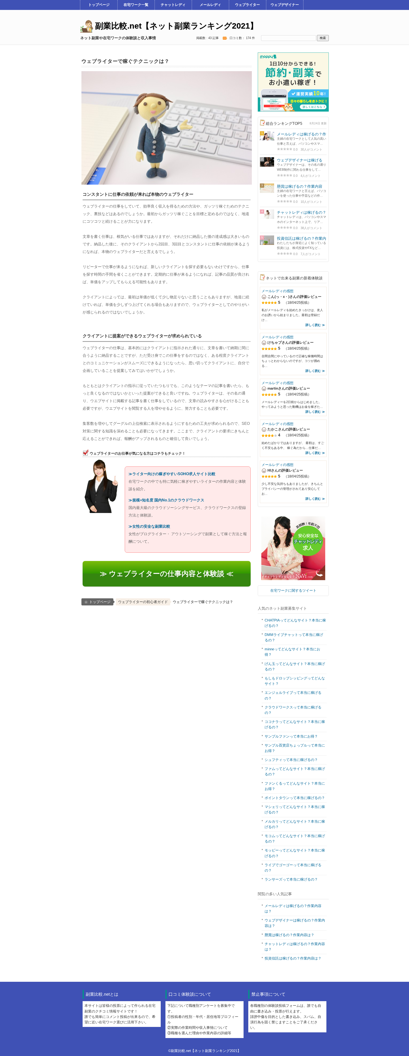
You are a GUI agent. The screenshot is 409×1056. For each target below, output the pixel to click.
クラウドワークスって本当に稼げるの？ (293, 710)
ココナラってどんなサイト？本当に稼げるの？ (295, 724)
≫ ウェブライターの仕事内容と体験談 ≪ (166, 574)
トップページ (100, 602)
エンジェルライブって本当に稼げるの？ (293, 695)
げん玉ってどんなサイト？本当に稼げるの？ (295, 666)
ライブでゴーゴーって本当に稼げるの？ (293, 867)
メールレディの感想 (277, 291)
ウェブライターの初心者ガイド (143, 602)
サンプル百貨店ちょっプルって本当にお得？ (295, 748)
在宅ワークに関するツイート (293, 590)
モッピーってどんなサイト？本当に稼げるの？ (295, 853)
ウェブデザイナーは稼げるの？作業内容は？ (295, 923)
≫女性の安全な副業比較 (149, 526)
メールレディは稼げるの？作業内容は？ (293, 908)
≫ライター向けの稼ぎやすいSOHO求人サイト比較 (172, 474)
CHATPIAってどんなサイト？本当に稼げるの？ (295, 623)
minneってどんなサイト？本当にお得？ (292, 651)
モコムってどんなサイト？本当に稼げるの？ (295, 838)
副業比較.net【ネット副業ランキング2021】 (175, 25)
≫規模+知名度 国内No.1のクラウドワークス (166, 500)
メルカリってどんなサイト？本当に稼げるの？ (295, 824)
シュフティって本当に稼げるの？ (291, 760)
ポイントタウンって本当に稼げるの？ (295, 798)
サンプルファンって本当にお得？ (291, 736)
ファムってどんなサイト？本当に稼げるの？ (295, 771)
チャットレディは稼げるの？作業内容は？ (295, 946)
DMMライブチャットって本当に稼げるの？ (294, 637)
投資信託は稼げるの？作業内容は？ (293, 958)
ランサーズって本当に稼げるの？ (291, 879)
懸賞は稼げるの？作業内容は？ (289, 935)
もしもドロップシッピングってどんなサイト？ (295, 681)
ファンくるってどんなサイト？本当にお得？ (295, 786)
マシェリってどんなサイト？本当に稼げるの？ (295, 809)
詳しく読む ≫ (315, 325)
